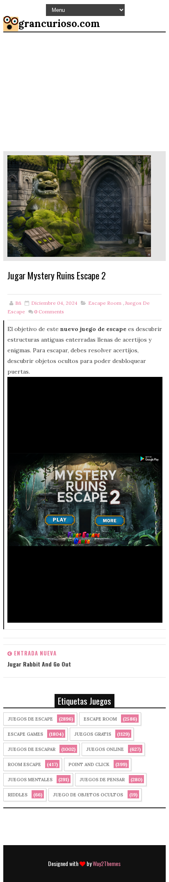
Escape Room (104, 303)
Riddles (17, 795)
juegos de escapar (31, 749)
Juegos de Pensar (102, 779)
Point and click (89, 764)
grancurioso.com (59, 23)
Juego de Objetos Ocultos (88, 795)
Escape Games (25, 734)
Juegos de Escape (30, 719)
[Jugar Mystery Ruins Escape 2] (79, 205)
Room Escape (24, 764)
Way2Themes (107, 863)
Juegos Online (105, 749)
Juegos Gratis (92, 734)
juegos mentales (30, 779)
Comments (49, 311)
